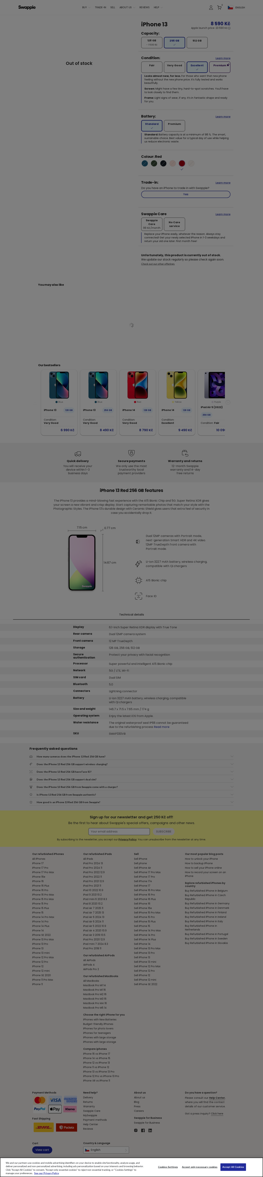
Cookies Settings (168, 1167)
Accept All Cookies (233, 1167)
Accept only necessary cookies (200, 1167)
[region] (131, 1167)
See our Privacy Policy (46, 1173)
